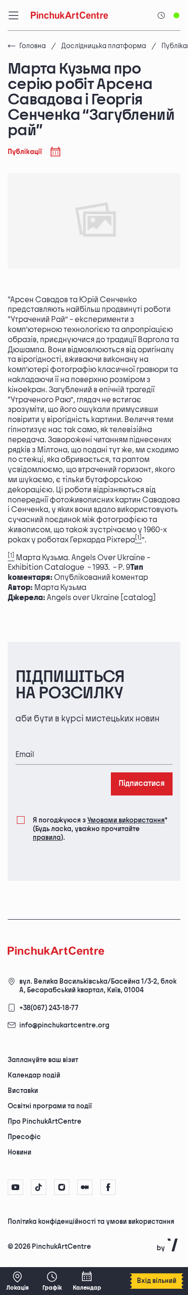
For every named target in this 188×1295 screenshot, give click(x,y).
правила (47, 837)
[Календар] (86, 1281)
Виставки (23, 1091)
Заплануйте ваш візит (43, 1060)
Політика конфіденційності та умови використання (91, 1222)
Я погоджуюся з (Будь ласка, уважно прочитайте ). (100, 829)
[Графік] (52, 1281)
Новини (19, 1152)
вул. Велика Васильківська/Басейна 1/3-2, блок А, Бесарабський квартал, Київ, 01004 (97, 985)
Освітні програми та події (50, 1106)
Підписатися (142, 783)
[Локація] (17, 1281)
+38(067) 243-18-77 (49, 1008)
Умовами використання (126, 820)
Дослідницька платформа (103, 46)
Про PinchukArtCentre (44, 1121)
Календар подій (34, 1075)
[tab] (86, 1221)
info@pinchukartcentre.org (64, 1025)
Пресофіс (24, 1137)
